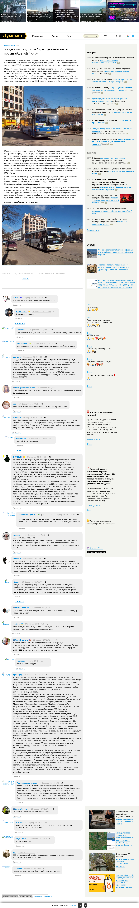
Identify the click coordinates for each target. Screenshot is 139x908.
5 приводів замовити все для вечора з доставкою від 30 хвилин (112, 89)
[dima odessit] (8, 342)
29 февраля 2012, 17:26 (35, 535)
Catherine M (22, 330)
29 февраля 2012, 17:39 (32, 582)
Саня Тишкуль (21, 640)
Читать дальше (93, 439)
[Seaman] (9, 437)
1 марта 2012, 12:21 (26, 852)
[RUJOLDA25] (7, 822)
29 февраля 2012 (9, 45)
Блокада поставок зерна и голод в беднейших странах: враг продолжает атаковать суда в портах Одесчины (125, 839)
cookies (73, 905)
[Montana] (6, 357)
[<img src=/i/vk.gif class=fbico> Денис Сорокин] (6, 813)
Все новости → (93, 230)
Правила (38, 896)
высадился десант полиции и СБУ (113, 172)
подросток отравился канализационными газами (105, 61)
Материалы (37, 36)
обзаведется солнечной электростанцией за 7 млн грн (112, 212)
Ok (80, 905)
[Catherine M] (8, 328)
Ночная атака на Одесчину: (105, 139)
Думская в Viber (96, 548)
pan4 (15, 404)
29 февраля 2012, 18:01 (34, 624)
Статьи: (91, 244)
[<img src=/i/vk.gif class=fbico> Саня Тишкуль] (6, 644)
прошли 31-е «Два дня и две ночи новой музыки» (105, 200)
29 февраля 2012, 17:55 (37, 438)
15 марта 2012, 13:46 (32, 868)
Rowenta (17, 558)
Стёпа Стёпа (20, 608)
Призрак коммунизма (27, 783)
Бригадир (17, 674)
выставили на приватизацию (112, 158)
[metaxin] (6, 540)
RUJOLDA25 (21, 822)
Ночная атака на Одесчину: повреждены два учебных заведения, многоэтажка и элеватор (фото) (11, 17)
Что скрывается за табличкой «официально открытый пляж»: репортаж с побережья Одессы (117, 252)
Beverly (17, 582)
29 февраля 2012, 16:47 (32, 417)
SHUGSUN (17, 457)
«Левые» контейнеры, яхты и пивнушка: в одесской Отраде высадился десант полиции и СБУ (39, 17)
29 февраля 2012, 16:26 (29, 404)
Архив (55, 36)
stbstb (15, 297)
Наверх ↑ (25, 278)
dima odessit (22, 343)
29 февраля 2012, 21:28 (49, 783)
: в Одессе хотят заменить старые (109, 102)
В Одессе (96, 158)
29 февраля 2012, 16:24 (46, 388)
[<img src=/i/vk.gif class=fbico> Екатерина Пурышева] (6, 392)
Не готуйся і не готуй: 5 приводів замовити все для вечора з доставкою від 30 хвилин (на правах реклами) (125, 881)
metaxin (16, 535)
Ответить (17, 305)
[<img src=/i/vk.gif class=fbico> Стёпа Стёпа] (6, 612)
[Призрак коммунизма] (8, 784)
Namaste (17, 417)
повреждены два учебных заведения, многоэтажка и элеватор (113, 141)
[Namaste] (6, 417)
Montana (17, 357)
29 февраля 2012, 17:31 (32, 558)
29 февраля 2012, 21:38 (40, 809)
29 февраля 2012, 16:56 (65, 514)
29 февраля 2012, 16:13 (43, 343)
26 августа (91, 153)
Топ (69, 36)
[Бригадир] (6, 674)
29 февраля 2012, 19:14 (42, 640)
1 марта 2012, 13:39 (35, 661)
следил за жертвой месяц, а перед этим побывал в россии (111, 188)
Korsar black (21, 311)
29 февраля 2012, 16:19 (32, 357)
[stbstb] (6, 302)
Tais (14, 852)
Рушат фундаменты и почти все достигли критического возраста (109, 99)
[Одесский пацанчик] (8, 515)
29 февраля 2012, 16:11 (41, 311)
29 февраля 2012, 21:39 (37, 839)
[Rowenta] (6, 563)
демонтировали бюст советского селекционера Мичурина (112, 80)
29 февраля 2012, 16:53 (36, 457)
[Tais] (6, 857)
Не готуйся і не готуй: (101, 88)
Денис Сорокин (22, 809)
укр (105, 36)
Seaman (19, 438)
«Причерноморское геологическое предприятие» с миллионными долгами (109, 161)
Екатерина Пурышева (25, 388)
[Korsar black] (9, 316)
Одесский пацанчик (27, 514)
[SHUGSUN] (6, 461)
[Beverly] (8, 582)
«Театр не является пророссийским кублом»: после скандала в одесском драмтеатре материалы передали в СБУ (115, 267)
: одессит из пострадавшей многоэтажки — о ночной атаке (109, 132)
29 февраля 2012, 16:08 (33, 297)
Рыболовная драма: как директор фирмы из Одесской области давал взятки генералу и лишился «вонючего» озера (92, 17)
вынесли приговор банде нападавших (112, 113)
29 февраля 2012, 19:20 (33, 674)
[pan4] (6, 408)
